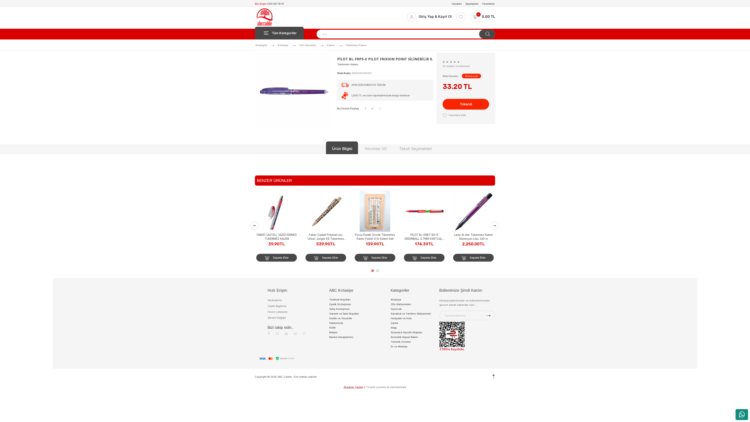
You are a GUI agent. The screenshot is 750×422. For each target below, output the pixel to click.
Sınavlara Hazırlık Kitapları (406, 332)
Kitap (394, 327)
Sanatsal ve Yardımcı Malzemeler (411, 313)
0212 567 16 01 (275, 3)
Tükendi (466, 104)
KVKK (332, 327)
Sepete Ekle (280, 257)
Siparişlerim (472, 3)
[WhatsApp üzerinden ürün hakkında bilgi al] (742, 414)
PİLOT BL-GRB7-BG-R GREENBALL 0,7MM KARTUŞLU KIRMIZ (424, 237)
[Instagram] (277, 333)
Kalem (331, 45)
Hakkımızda (336, 323)
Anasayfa (261, 45)
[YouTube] (286, 333)
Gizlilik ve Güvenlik (340, 318)
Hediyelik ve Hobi (401, 318)
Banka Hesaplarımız (341, 337)
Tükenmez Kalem (355, 45)
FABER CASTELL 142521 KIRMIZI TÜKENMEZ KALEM (277, 236)
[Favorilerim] (461, 17)
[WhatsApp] (304, 333)
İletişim (333, 332)
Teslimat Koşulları (339, 299)
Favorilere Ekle (457, 115)
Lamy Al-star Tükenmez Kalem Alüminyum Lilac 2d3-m (473, 236)
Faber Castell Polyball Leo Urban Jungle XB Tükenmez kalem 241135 (326, 237)
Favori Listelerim (278, 311)
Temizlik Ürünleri (401, 341)
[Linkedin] (295, 333)
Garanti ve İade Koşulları (344, 313)
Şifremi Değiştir (277, 317)
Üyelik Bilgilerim (277, 306)
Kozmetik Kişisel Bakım (404, 337)
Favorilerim (488, 3)
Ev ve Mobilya (399, 346)
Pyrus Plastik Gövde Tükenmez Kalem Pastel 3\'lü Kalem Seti (375, 236)
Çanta (394, 323)
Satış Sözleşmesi (339, 308)
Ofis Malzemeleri (401, 304)
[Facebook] (269, 333)
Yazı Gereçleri (307, 45)
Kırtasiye (283, 45)
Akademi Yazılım (353, 387)
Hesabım (457, 3)
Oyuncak (396, 308)
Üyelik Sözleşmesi (340, 304)
